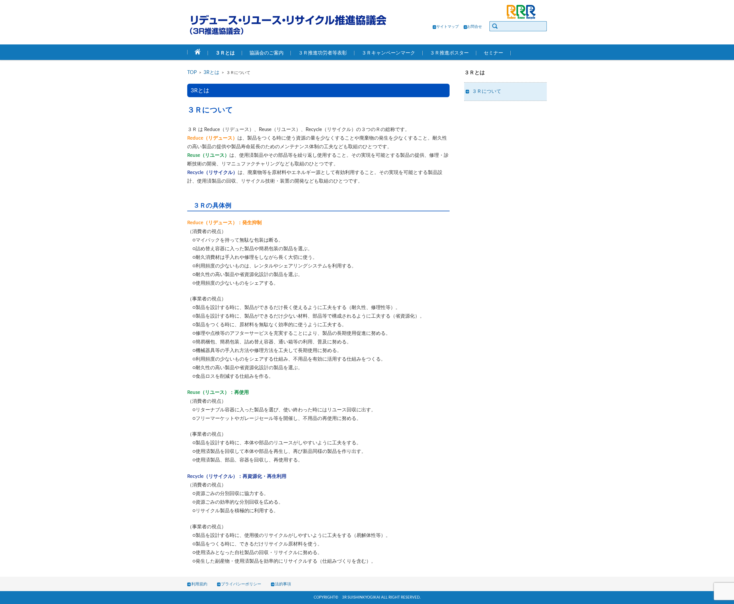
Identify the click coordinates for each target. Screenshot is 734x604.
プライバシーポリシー (241, 584)
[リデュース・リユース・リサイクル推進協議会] (287, 24)
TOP (192, 72)
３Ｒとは (225, 53)
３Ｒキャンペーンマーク (388, 53)
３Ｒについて (486, 91)
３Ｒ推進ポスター (449, 53)
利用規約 (199, 584)
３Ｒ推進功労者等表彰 (322, 53)
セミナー (493, 53)
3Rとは (211, 72)
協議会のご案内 (266, 53)
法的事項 (283, 584)
